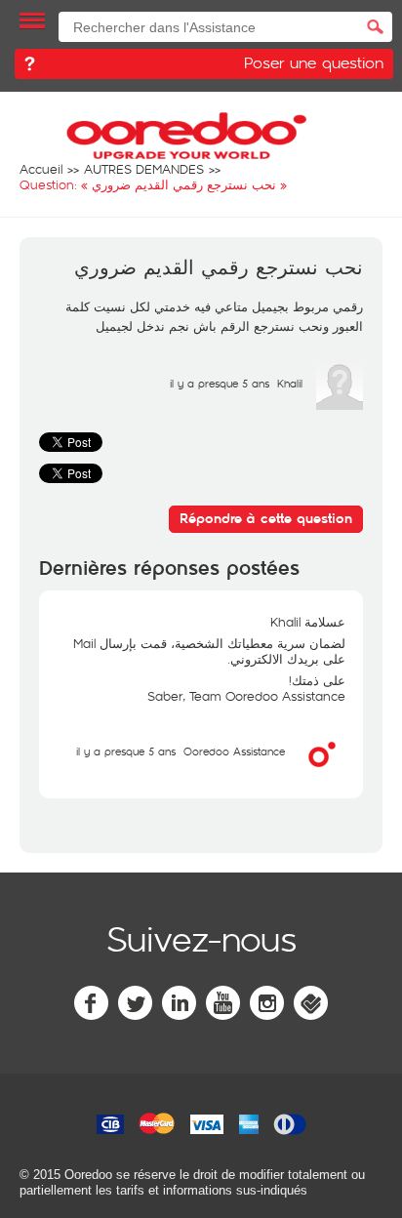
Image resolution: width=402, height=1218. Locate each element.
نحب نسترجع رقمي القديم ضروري (218, 268)
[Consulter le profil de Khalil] (339, 405)
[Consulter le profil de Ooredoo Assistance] (322, 773)
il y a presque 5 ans (126, 751)
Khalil (289, 383)
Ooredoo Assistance (234, 751)
